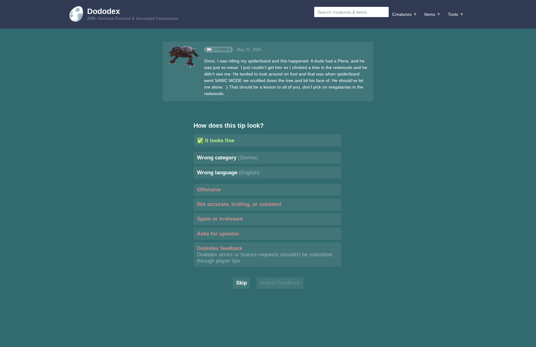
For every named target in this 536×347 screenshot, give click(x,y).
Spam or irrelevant (220, 219)
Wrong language (228, 173)
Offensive (209, 190)
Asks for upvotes (218, 234)
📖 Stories (219, 50)
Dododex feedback (264, 254)
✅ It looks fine (215, 141)
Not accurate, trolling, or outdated (239, 204)
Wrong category (227, 158)
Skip (241, 283)
